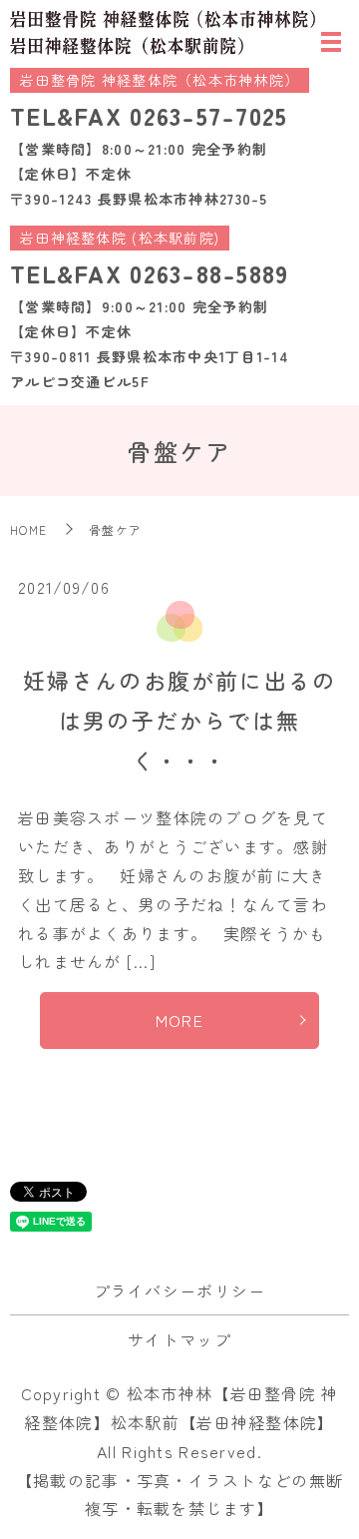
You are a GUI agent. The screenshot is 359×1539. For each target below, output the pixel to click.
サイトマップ (179, 1339)
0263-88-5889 (209, 273)
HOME (28, 529)
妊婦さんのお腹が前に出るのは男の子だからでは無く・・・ (180, 719)
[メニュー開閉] (331, 42)
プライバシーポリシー (180, 1290)
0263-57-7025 (208, 115)
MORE (179, 1020)
